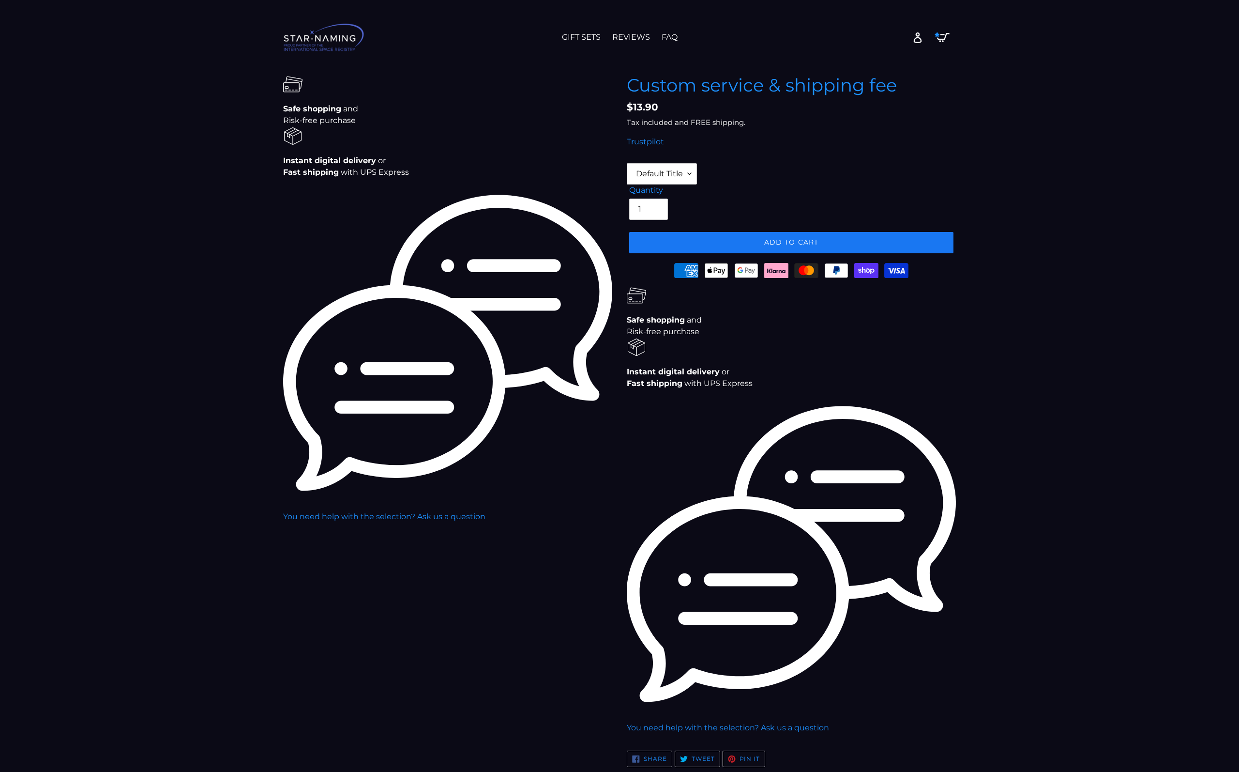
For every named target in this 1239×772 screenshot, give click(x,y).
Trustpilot (645, 141)
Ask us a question (451, 516)
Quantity (646, 190)
